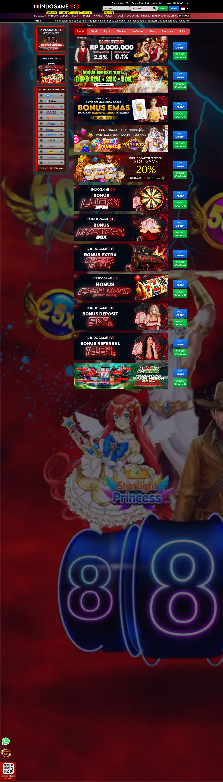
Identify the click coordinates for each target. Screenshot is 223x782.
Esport (107, 31)
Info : (38, 20)
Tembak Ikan (159, 16)
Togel (94, 31)
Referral (172, 16)
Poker (108, 16)
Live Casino (133, 16)
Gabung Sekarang (180, 56)
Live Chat (139, 3)
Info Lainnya (180, 46)
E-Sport (64, 16)
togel (120, 16)
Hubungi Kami (156, 3)
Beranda (39, 16)
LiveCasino (137, 31)
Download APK (120, 3)
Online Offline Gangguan (52, 168)
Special (80, 31)
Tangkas (145, 16)
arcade (98, 16)
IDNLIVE (87, 16)
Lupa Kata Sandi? (175, 3)
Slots (75, 16)
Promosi (184, 16)
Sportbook (51, 16)
